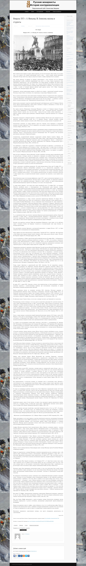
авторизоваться (33, 551)
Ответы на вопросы (57, 11)
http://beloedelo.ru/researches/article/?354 (52, 518)
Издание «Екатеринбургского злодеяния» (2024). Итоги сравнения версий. (70, 38)
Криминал (69, 123)
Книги (32, 11)
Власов (68, 56)
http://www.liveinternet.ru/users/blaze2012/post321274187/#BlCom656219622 (41, 521)
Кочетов (69, 118)
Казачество (69, 67)
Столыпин (69, 157)
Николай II (68, 71)
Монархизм (69, 130)
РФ (68, 141)
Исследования (40, 11)
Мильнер (21, 525)
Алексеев (15, 525)
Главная (26, 11)
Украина (69, 160)
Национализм (69, 69)
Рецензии (48, 11)
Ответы (69, 137)
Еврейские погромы (69, 105)
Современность (69, 85)
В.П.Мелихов (70, 102)
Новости (69, 134)
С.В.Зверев (23, 26)
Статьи (26, 525)
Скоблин (69, 153)
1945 (67, 50)
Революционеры (38, 26)
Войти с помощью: (16, 553)
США (73, 151)
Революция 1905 (70, 77)
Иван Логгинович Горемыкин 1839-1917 (70, 32)
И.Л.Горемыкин (69, 65)
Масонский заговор (71, 125)
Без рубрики (69, 52)
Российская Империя (70, 82)
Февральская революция (46, 26)
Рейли (69, 146)
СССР (67, 87)
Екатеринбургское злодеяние (71, 109)
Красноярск (69, 121)
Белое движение (70, 54)
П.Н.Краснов (69, 73)
